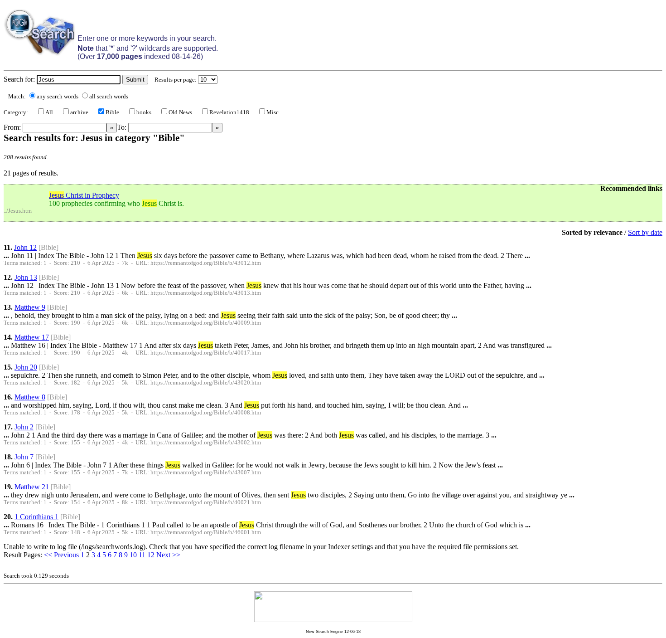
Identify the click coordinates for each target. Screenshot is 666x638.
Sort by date (645, 232)
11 (142, 555)
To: (122, 127)
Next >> (168, 555)
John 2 (24, 427)
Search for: (19, 79)
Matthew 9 (29, 307)
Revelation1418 (229, 112)
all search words (108, 96)
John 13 (25, 277)
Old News (180, 112)
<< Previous (61, 555)
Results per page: (175, 80)
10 (133, 555)
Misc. (273, 112)
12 (150, 555)
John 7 (24, 457)
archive (79, 112)
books (143, 112)
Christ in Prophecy (84, 195)
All (49, 112)
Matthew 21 (31, 487)
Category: (16, 112)
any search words (57, 96)
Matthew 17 (31, 337)
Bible (112, 112)
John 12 (25, 247)
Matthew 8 (29, 397)
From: (13, 127)
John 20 (25, 367)
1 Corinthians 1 (36, 517)
